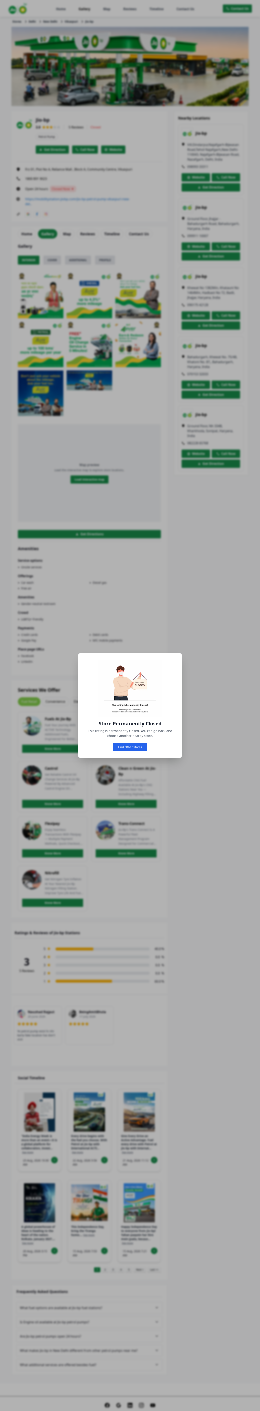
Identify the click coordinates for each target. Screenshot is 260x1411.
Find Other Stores (130, 747)
